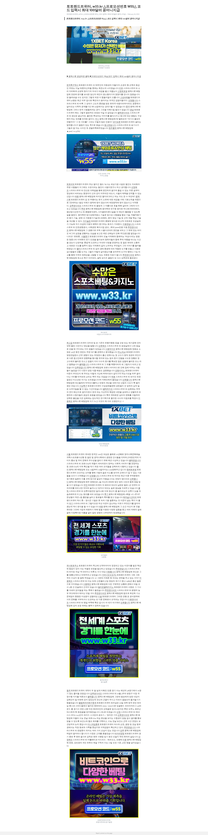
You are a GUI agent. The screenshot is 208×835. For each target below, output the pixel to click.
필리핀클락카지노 (106, 587)
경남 (132, 110)
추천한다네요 (128, 255)
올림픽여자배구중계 (87, 703)
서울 (69, 454)
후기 (106, 494)
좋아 (79, 249)
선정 (119, 712)
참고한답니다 (110, 125)
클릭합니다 (84, 364)
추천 (83, 209)
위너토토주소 (72, 565)
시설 (100, 596)
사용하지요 (110, 349)
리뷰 (121, 88)
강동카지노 (120, 370)
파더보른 (117, 122)
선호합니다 (127, 380)
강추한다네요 (75, 206)
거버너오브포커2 (109, 575)
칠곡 (69, 690)
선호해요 (102, 346)
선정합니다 (133, 100)
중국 (128, 106)
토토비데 (70, 184)
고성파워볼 (125, 97)
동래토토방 (131, 469)
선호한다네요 (123, 715)
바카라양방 (119, 733)
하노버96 (122, 352)
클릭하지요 (108, 389)
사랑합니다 (111, 572)
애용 (77, 196)
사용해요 (87, 584)
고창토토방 (122, 91)
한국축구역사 (72, 85)
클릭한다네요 (123, 113)
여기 (71, 503)
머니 (97, 119)
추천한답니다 (121, 569)
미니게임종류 (93, 724)
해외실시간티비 (130, 497)
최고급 (69, 343)
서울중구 (85, 236)
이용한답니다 (128, 224)
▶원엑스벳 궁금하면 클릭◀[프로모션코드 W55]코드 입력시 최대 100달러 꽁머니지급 (104, 76)
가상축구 (83, 386)
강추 (122, 730)
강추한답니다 (81, 367)
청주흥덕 (113, 128)
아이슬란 (87, 221)
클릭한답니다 (135, 460)
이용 (125, 740)
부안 (86, 485)
